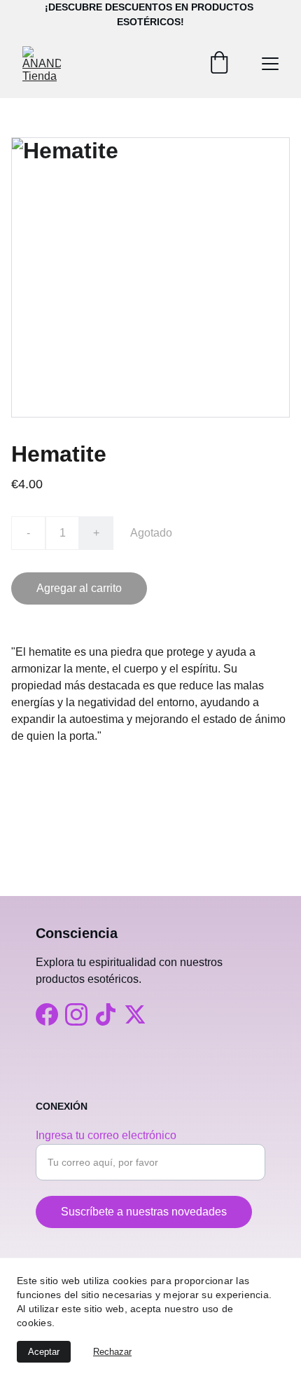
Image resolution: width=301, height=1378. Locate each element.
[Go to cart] (219, 63)
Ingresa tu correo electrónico (106, 1135)
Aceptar (43, 1351)
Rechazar (112, 1351)
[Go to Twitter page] (135, 1014)
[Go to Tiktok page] (105, 1014)
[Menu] (270, 63)
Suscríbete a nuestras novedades (144, 1212)
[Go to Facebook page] (47, 1014)
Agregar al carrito (79, 588)
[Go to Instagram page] (76, 1014)
